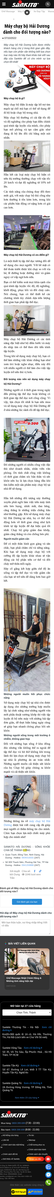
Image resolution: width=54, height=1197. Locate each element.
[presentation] (6, 972)
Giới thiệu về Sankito (10, 1159)
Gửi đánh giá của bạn (27, 902)
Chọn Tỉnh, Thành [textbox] (26, 1012)
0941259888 (28, 865)
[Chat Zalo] (48, 1167)
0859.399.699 (18, 1123)
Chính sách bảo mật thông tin (12, 1146)
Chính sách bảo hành (36, 1150)
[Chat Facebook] (48, 1175)
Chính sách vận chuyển (37, 1154)
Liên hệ (5, 1140)
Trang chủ (7, 19)
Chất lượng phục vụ (36, 1145)
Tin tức (18, 19)
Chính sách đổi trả (9, 1154)
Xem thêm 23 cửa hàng (26, 1097)
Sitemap (31, 1140)
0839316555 (28, 857)
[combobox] (27, 1012)
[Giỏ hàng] (27, 12)
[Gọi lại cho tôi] (48, 1183)
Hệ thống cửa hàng (9, 1135)
